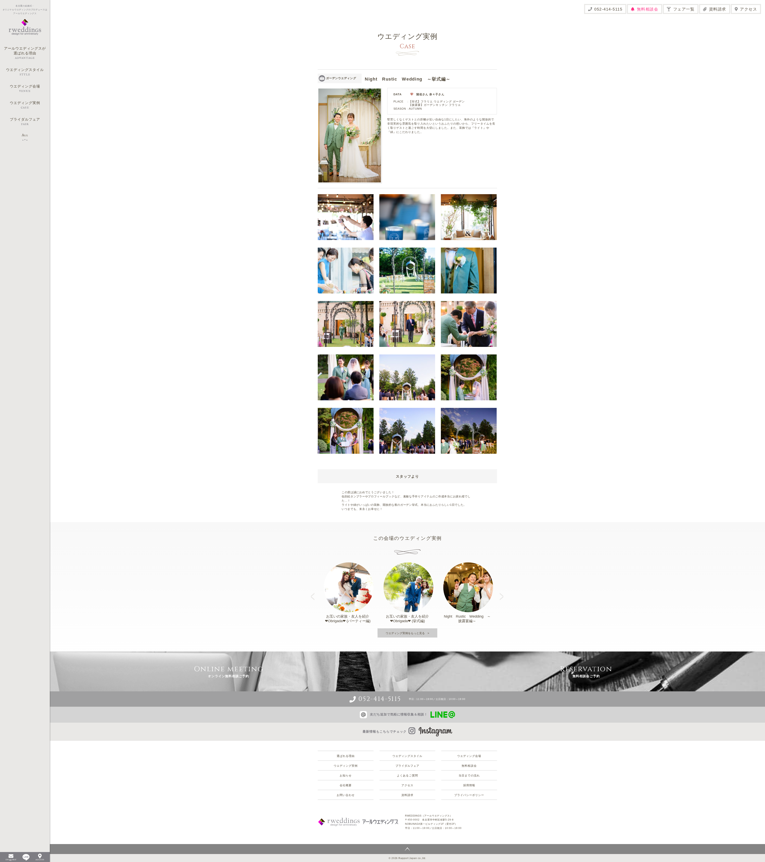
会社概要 (346, 785)
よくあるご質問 (407, 775)
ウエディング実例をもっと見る (405, 633)
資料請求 (717, 9)
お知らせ (346, 775)
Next (502, 593)
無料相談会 (647, 9)
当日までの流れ (469, 775)
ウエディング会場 (469, 756)
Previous (314, 592)
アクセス (748, 9)
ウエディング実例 (346, 765)
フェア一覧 (684, 9)
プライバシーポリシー (469, 795)
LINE (26, 857)
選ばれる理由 (346, 756)
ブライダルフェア (407, 765)
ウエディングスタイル (407, 756)
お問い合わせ (346, 795)
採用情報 (469, 785)
